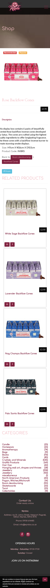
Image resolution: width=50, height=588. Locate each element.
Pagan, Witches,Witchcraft (16, 481)
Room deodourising (21, 157)
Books (5, 455)
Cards (5, 457)
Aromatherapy (10, 450)
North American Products (15, 478)
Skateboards (9, 486)
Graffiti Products (10, 462)
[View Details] (7, 244)
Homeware (8, 447)
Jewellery (7, 470)
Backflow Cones (11, 162)
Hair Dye (7, 465)
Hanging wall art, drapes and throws (21, 468)
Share (7, 171)
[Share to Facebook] (12, 244)
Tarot (5, 488)
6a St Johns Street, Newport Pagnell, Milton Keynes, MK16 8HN (29, 516)
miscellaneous (9, 475)
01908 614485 (28, 521)
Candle (6, 444)
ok (45, 579)
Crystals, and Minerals (14, 460)
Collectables (8, 491)
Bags (4, 452)
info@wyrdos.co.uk (28, 525)
